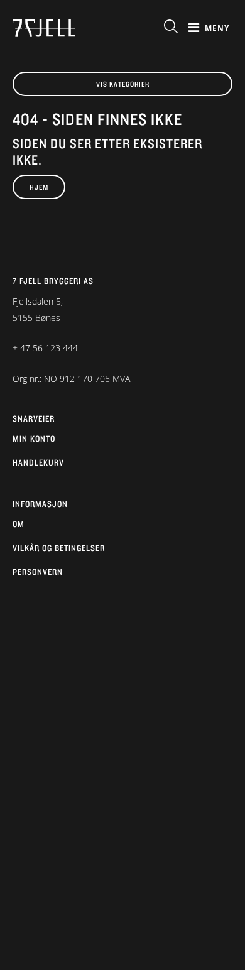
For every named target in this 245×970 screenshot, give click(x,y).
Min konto (34, 438)
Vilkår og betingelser (59, 548)
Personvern (38, 572)
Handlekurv (38, 462)
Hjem (39, 187)
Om (18, 524)
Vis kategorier (123, 84)
